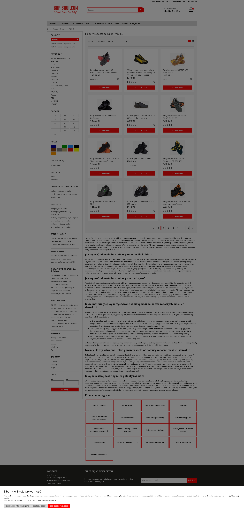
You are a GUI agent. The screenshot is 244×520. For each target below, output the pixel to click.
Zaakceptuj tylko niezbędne (17, 505)
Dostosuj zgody (39, 505)
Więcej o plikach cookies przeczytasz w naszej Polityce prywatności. (30, 500)
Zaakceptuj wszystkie (59, 505)
